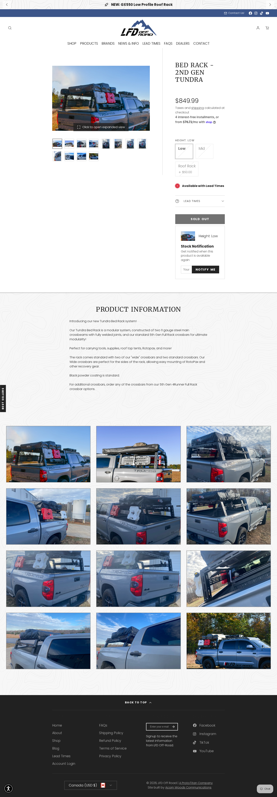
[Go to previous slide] (7, 5)
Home (57, 725)
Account (258, 28)
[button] (8, 788)
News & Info (128, 43)
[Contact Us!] (234, 13)
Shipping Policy (111, 733)
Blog (55, 748)
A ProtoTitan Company (196, 783)
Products (89, 43)
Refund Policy (110, 740)
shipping (197, 108)
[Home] (138, 28)
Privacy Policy (110, 756)
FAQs (168, 43)
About (57, 733)
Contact (201, 43)
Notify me (206, 269)
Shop (71, 43)
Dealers (183, 43)
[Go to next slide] (270, 5)
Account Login (63, 763)
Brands (108, 43)
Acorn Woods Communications (188, 787)
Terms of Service (113, 748)
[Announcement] (138, 4)
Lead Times (151, 43)
